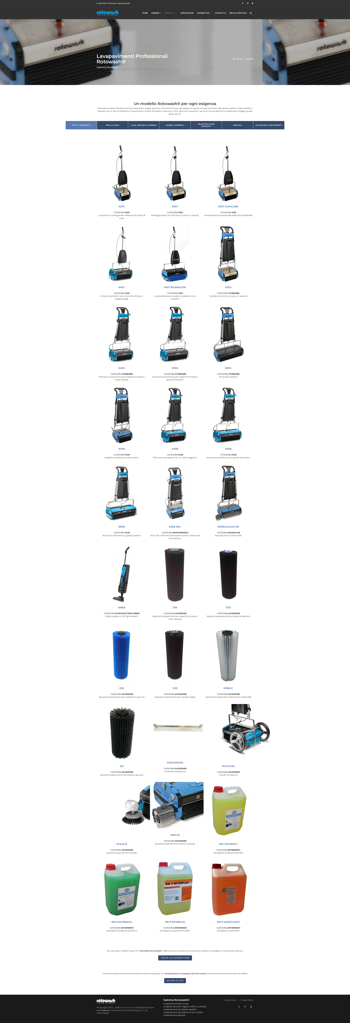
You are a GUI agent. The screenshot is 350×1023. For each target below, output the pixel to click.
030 (121, 688)
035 (175, 688)
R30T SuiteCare (228, 206)
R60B (122, 526)
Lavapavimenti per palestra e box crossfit (183, 1012)
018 (175, 607)
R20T (122, 206)
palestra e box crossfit (206, 125)
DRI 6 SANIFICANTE (228, 922)
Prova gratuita (238, 13)
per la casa (112, 125)
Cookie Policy (247, 1000)
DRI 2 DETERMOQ (122, 922)
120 (122, 766)
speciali (237, 125)
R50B (228, 449)
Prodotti (170, 13)
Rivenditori (203, 13)
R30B (122, 449)
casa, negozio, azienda (144, 125)
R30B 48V (175, 526)
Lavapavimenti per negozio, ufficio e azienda (184, 1006)
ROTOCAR (228, 766)
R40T (122, 287)
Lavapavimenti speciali (174, 1015)
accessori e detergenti (269, 125)
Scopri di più (175, 980)
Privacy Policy (230, 1000)
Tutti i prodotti (81, 125)
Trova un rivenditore (175, 958)
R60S (228, 368)
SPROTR (175, 835)
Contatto (220, 13)
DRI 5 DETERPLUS (175, 922)
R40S (122, 368)
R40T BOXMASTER (175, 287)
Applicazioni (187, 13)
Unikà (121, 607)
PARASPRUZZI (175, 762)
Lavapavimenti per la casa (176, 1003)
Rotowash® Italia (128, 1007)
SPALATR (121, 844)
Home (145, 13)
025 (228, 607)
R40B (175, 449)
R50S (175, 368)
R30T (175, 206)
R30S (228, 287)
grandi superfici (175, 125)
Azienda (155, 13)
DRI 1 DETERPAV (228, 844)
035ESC (228, 688)
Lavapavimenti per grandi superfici (179, 1009)
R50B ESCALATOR (228, 526)
